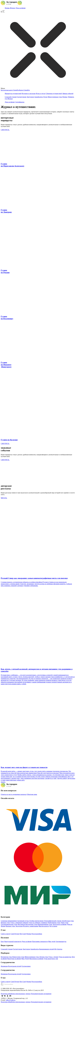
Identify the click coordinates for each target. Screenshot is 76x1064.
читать (3, 782)
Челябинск (49, 1016)
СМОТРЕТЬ (5, 130)
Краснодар (36, 1016)
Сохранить (4, 1018)
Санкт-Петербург (12, 1016)
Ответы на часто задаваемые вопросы (13, 794)
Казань (30, 1016)
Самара (43, 1016)
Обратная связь (32, 794)
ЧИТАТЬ (4, 498)
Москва (3, 1016)
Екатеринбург (23, 1016)
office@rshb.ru (10, 1000)
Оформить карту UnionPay (10, 1062)
